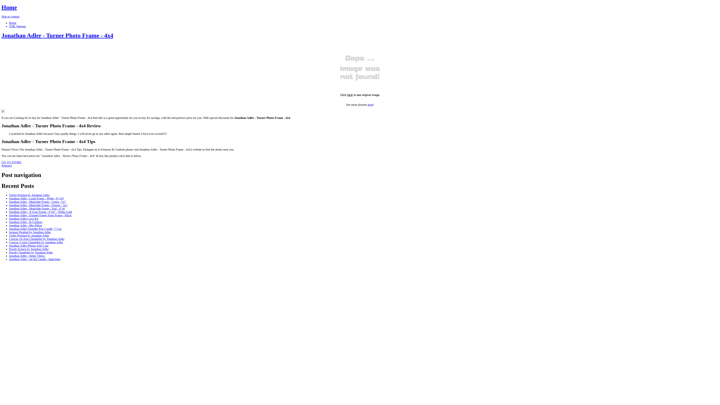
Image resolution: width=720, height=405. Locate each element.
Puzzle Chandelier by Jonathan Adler (31, 252)
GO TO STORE (11, 162)
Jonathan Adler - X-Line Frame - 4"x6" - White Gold (40, 212)
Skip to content (10, 16)
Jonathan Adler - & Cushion (25, 222)
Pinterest (7, 165)
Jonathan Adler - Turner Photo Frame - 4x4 (57, 35)
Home (9, 7)
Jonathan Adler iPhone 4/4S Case (29, 245)
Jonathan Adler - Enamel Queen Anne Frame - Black (40, 215)
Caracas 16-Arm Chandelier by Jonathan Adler (36, 239)
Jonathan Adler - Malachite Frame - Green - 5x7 (37, 201)
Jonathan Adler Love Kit (23, 218)
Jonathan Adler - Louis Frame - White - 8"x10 (36, 198)
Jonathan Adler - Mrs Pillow (25, 225)
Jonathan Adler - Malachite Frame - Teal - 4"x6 (37, 208)
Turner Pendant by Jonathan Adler (29, 195)
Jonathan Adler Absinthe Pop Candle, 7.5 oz (35, 228)
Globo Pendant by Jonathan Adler (29, 235)
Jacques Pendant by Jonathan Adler (30, 232)
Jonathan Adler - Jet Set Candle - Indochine (34, 259)
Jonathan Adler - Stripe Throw (27, 255)
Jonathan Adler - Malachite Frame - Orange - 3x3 (38, 205)
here (370, 104)
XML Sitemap (17, 26)
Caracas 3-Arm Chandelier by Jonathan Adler (36, 242)
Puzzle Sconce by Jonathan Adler (29, 249)
